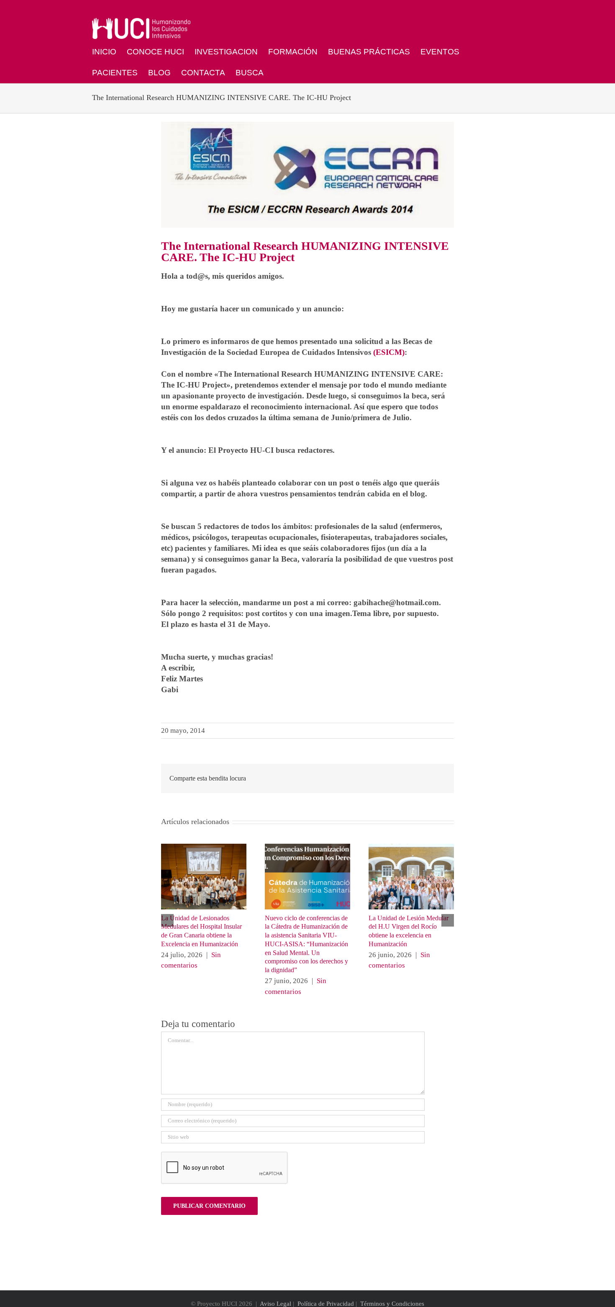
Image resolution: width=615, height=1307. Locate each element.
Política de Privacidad (325, 1303)
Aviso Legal (275, 1303)
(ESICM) (389, 352)
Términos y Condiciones (392, 1303)
